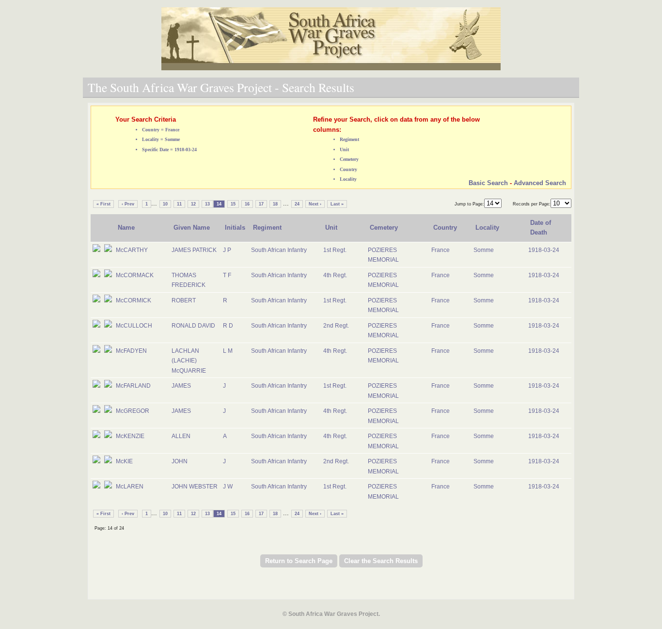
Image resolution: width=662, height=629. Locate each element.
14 (219, 204)
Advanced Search (540, 183)
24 (297, 204)
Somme (483, 250)
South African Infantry (279, 250)
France (440, 250)
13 (207, 204)
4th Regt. (335, 275)
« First (103, 204)
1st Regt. (335, 250)
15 (233, 204)
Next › (315, 204)
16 (247, 204)
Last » (337, 204)
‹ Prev (128, 204)
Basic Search (488, 183)
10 (165, 204)
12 (193, 204)
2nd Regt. (336, 326)
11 (179, 204)
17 (261, 204)
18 (275, 204)
